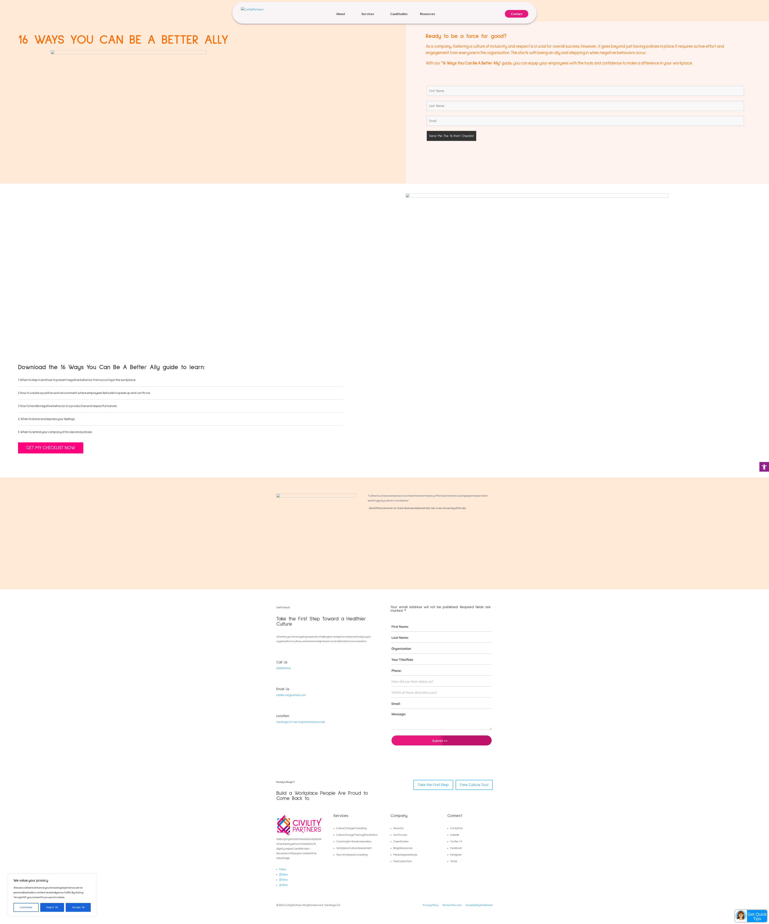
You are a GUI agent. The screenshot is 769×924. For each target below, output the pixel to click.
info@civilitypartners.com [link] (291, 695)
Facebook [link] (456, 848)
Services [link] (367, 13)
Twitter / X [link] (456, 841)
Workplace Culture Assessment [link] (354, 848)
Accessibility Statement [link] (479, 905)
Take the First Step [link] (433, 785)
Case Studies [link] (399, 13)
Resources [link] (427, 13)
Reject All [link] (52, 907)
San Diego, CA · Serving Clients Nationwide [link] (300, 722)
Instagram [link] (456, 854)
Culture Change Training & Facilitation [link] (357, 835)
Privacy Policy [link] (430, 905)
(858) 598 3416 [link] (283, 668)
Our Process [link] (400, 835)
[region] (52, 895)
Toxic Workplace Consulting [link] (351, 854)
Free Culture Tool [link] (474, 785)
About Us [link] (398, 828)
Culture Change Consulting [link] (351, 828)
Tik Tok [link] (453, 861)
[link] (764, 467)
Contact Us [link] (456, 828)
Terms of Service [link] (452, 905)
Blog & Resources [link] (402, 848)
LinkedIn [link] (454, 835)
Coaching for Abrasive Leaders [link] (353, 841)
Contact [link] (516, 14)
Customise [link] (26, 907)
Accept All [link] (78, 907)
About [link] (340, 13)
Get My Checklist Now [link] (50, 447)
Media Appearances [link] (405, 854)
